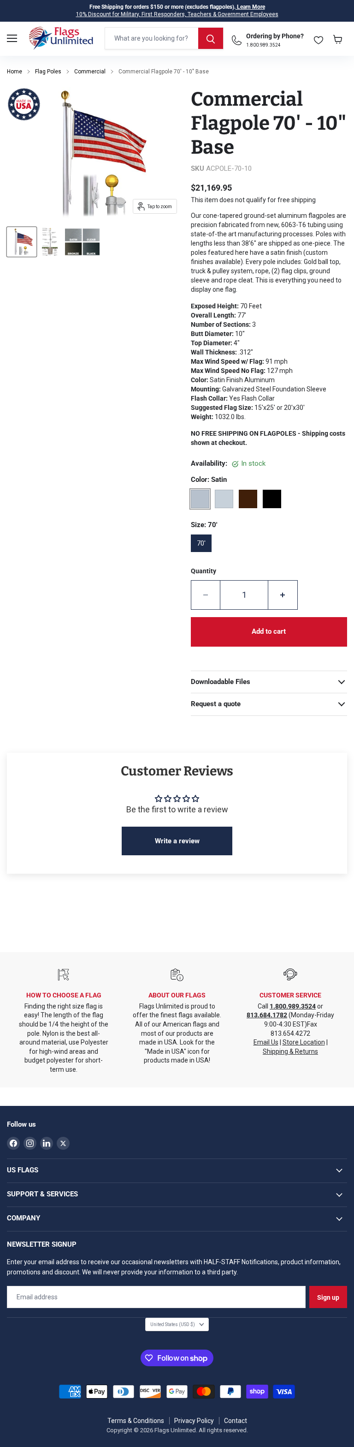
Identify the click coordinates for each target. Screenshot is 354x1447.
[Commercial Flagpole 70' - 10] (21, 242)
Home (14, 71)
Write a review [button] (177, 841)
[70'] (204, 555)
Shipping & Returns (290, 1051)
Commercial (90, 71)
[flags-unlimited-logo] (61, 38)
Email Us (266, 1042)
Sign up (328, 1297)
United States (172, 1324)
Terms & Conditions (135, 1420)
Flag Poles (48, 71)
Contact (235, 1420)
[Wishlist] (318, 38)
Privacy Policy (194, 1420)
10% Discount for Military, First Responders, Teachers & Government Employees (177, 14)
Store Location (304, 1042)
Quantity (203, 571)
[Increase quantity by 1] (283, 595)
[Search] (210, 38)
